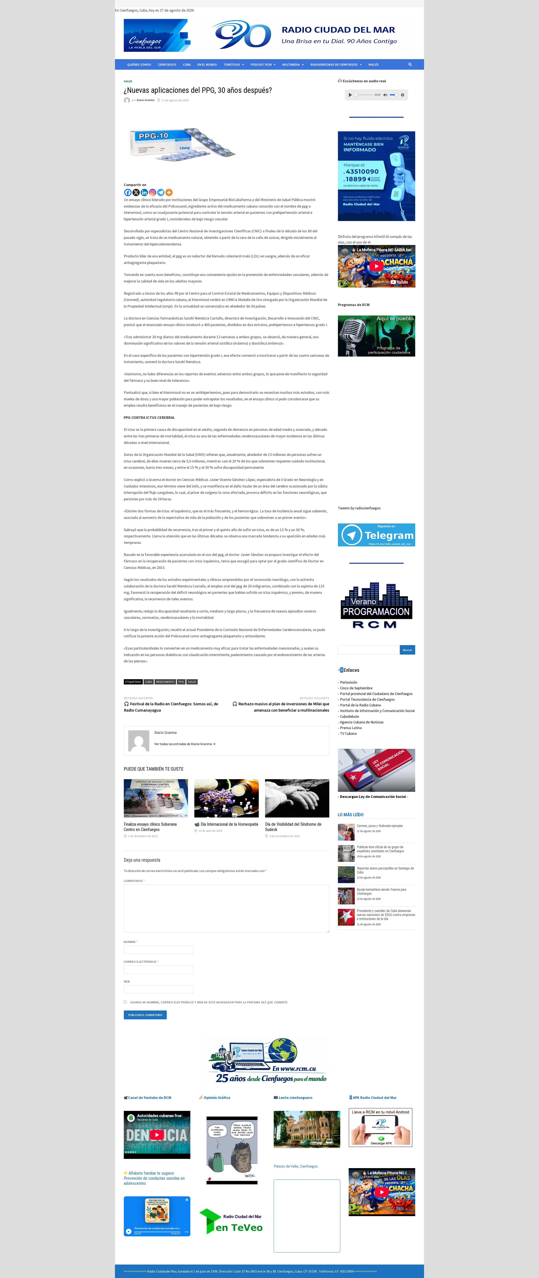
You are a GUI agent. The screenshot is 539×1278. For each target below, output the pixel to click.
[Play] (350, 95)
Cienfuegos (167, 64)
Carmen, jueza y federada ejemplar (380, 826)
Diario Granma (145, 100)
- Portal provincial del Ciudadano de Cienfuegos (375, 693)
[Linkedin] (144, 192)
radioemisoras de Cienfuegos (334, 64)
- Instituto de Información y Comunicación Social (376, 710)
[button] (376, 336)
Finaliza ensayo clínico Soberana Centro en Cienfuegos (150, 827)
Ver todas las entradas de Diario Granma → (185, 744)
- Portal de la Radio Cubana (359, 705)
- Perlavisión (347, 682)
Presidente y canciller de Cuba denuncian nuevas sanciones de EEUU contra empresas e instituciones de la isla (386, 915)
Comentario (134, 881)
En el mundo (207, 64)
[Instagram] (152, 192)
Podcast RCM (261, 64)
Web (127, 981)
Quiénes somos (139, 64)
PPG (181, 682)
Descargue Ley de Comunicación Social (373, 796)
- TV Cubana (347, 733)
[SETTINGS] (402, 95)
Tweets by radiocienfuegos (359, 508)
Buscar (407, 650)
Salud (128, 81)
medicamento (165, 682)
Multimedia (291, 64)
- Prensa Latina (350, 727)
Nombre (131, 942)
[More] (169, 192)
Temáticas (232, 64)
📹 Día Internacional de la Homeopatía (226, 824)
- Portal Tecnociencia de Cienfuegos (366, 699)
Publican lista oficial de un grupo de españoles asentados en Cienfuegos (380, 849)
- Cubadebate (348, 716)
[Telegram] (160, 192)
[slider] (364, 95)
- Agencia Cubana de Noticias (361, 722)
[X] (136, 192)
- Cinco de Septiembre (355, 688)
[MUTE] (385, 95)
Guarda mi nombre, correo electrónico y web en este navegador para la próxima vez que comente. (209, 1002)
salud (192, 682)
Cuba (187, 64)
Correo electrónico (141, 962)
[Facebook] (128, 192)
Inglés (373, 64)
